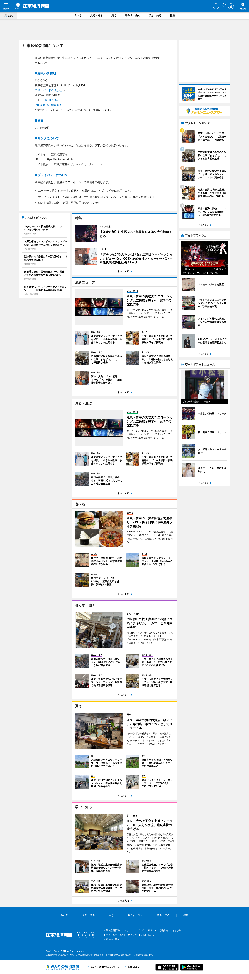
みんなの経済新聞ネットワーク (62, 967)
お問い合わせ (147, 935)
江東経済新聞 (32, 6)
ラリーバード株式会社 (48, 90)
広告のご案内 (112, 939)
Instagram (231, 6)
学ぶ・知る (155, 15)
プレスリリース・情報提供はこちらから (161, 930)
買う (114, 15)
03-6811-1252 (49, 100)
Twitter (223, 6)
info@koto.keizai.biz (48, 104)
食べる (78, 15)
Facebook (216, 6)
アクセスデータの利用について (121, 935)
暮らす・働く (132, 15)
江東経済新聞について (117, 930)
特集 (172, 15)
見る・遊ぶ (96, 15)
